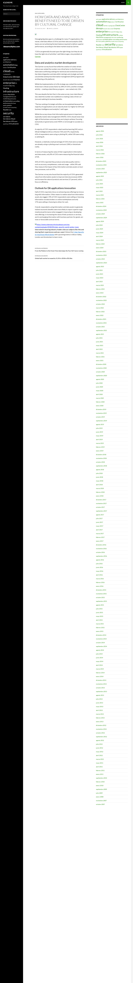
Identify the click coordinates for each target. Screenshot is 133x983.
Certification (119, 22)
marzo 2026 (100, 150)
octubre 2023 (100, 259)
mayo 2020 (99, 390)
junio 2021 (99, 342)
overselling (116, 39)
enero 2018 (99, 496)
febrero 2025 (100, 199)
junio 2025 (99, 184)
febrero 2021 (100, 357)
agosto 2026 (100, 131)
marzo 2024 (100, 240)
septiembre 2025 (101, 172)
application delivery (108, 19)
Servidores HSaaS (102, 47)
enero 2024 (99, 248)
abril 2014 (99, 665)
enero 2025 (99, 202)
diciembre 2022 (101, 296)
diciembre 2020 (101, 364)
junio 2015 (99, 612)
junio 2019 (99, 432)
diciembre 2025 (101, 161)
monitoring (120, 37)
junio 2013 (99, 703)
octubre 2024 (100, 214)
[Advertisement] (111, 87)
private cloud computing (117, 41)
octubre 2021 (100, 327)
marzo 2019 (100, 443)
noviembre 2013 (101, 684)
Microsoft (113, 37)
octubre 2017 (100, 507)
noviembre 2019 (101, 413)
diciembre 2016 (101, 545)
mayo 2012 (99, 752)
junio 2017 (99, 522)
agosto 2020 (100, 379)
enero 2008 (99, 797)
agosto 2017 (100, 515)
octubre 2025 (100, 169)
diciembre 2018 (101, 454)
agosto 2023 (100, 266)
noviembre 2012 (101, 729)
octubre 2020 (100, 372)
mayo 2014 (99, 661)
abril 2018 (99, 484)
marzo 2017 (100, 533)
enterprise (102, 31)
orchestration (107, 39)
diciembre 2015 (101, 590)
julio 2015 (99, 609)
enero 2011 (99, 774)
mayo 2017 (99, 526)
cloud (99, 25)
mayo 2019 (99, 436)
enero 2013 (99, 721)
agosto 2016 (100, 560)
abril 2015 (99, 620)
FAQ (121, 32)
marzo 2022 (100, 308)
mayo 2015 (99, 616)
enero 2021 (99, 360)
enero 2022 (99, 315)
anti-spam (98, 19)
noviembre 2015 (101, 594)
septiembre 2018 (101, 466)
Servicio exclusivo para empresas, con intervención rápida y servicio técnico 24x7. (11, 41)
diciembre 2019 (101, 409)
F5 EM (111, 32)
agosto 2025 (100, 176)
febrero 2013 (100, 718)
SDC (103, 45)
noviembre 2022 (101, 300)
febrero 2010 (100, 782)
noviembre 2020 (101, 368)
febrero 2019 (100, 447)
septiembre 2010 (101, 778)
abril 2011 (99, 767)
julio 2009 (99, 793)
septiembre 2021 (101, 330)
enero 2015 (99, 631)
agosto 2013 (100, 695)
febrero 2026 (100, 154)
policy (103, 41)
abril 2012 (99, 755)
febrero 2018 (100, 492)
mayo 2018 (99, 481)
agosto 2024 (100, 221)
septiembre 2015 (101, 601)
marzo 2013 (100, 714)
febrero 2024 (100, 244)
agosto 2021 (100, 334)
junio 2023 (99, 274)
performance (123, 39)
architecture (120, 19)
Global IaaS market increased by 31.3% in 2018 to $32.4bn (53, 257)
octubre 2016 (100, 552)
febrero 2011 (100, 770)
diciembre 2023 (101, 251)
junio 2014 (99, 658)
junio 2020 (99, 387)
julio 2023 (99, 270)
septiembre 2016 (101, 556)
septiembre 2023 (101, 263)
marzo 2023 (100, 285)
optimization (99, 39)
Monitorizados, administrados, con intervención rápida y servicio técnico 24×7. (11, 26)
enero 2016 (99, 586)
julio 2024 (99, 225)
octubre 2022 (100, 304)
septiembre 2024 (101, 217)
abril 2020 (99, 394)
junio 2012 (99, 748)
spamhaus (99, 49)
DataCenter (120, 25)
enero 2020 (99, 406)
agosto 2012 (100, 740)
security (110, 44)
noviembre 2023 (101, 255)
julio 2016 (99, 563)
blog (109, 22)
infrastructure (110, 34)
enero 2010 (99, 785)
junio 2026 (99, 138)
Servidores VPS (113, 47)
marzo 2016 (100, 579)
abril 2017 (99, 530)
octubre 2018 (100, 462)
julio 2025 (99, 180)
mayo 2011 (99, 763)
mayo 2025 (99, 187)
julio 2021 (99, 338)
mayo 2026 (99, 142)
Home (123, 2)
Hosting (99, 35)
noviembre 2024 (101, 210)
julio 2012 (99, 744)
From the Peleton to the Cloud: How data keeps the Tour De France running (59, 249)
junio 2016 (99, 567)
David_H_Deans (53, 28)
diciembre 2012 (101, 725)
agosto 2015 (100, 605)
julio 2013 (99, 699)
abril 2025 (99, 191)
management (107, 37)
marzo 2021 (100, 353)
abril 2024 (99, 236)
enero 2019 (99, 451)
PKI (97, 41)
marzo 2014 (100, 669)
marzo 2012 (100, 759)
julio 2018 (99, 473)
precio (108, 41)
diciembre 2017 (101, 500)
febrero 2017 (100, 537)
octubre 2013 (100, 688)
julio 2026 (99, 135)
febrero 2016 (100, 582)
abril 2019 (99, 439)
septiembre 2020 (101, 375)
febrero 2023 (100, 289)
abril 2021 (99, 349)
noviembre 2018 (101, 458)
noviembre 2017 (101, 503)
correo (105, 25)
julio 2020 (99, 383)
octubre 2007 (100, 804)
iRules (121, 35)
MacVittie (99, 37)
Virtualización (107, 49)
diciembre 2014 (101, 635)
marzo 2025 (100, 195)
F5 (109, 32)
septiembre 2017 (101, 511)
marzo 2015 (100, 624)
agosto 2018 (100, 469)
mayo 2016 (99, 571)
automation (101, 21)
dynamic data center (108, 28)
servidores (119, 45)
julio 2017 (99, 518)
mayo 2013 (99, 706)
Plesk (99, 41)
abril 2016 (99, 575)
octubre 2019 (100, 417)
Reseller (99, 45)
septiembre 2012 (101, 736)
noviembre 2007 (101, 800)
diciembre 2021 (101, 319)
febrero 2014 (100, 673)
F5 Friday (116, 32)
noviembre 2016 (101, 548)
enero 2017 (99, 541)
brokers (113, 22)
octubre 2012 (100, 733)
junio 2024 (99, 229)
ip (118, 35)
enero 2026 (99, 157)
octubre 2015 (100, 597)
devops (99, 28)
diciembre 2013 (101, 680)
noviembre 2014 (101, 639)
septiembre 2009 (101, 789)
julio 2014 (99, 654)
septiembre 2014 (101, 646)
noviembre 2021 (101, 323)
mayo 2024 (99, 233)
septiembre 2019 (101, 421)
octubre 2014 (100, 642)
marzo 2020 (100, 398)
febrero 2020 (100, 402)
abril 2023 (99, 281)
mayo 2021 (99, 345)
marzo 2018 (100, 488)
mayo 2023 (99, 278)
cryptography (111, 25)
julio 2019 (99, 428)
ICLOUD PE (7, 2)
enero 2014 (99, 676)
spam (121, 47)
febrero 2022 (100, 311)
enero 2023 (99, 293)
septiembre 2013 (101, 691)
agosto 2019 (100, 424)
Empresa (117, 28)
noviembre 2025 (101, 165)
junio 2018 (99, 477)
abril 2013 (99, 710)
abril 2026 (99, 146)
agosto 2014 (100, 650)
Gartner (38, 56)
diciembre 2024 (101, 206)
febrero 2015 (100, 627)
